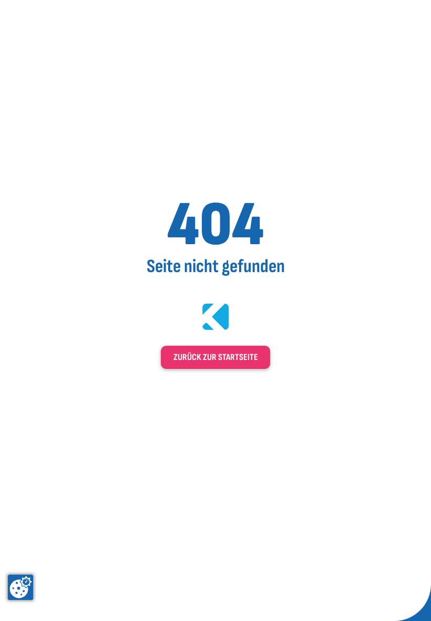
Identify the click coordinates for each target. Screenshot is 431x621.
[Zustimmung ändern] (20, 587)
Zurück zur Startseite (215, 357)
